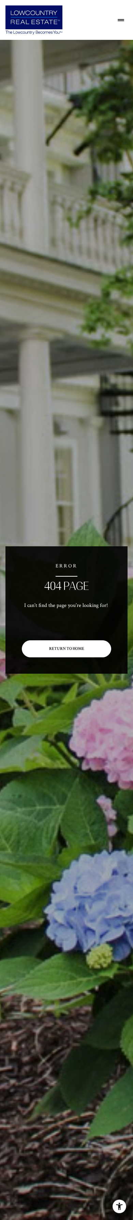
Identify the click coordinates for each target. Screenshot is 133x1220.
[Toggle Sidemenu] (121, 20)
